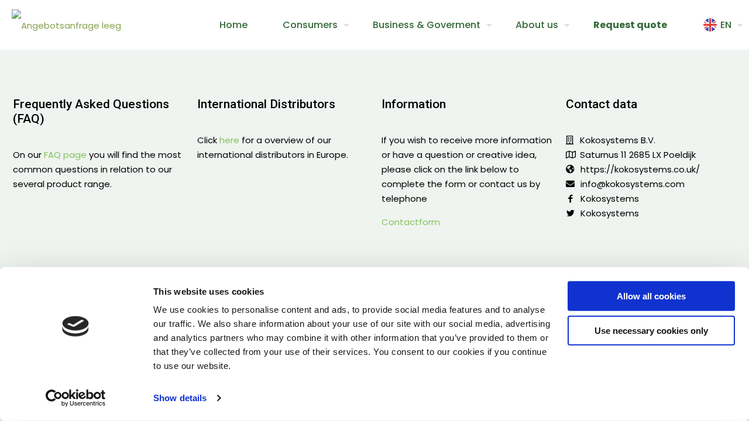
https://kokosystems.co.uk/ (640, 169)
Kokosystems (609, 198)
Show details (180, 398)
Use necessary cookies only (651, 330)
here (229, 140)
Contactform (411, 222)
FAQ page (65, 155)
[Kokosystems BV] (66, 25)
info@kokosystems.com (632, 184)
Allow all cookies (651, 296)
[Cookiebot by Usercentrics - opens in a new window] (76, 398)
